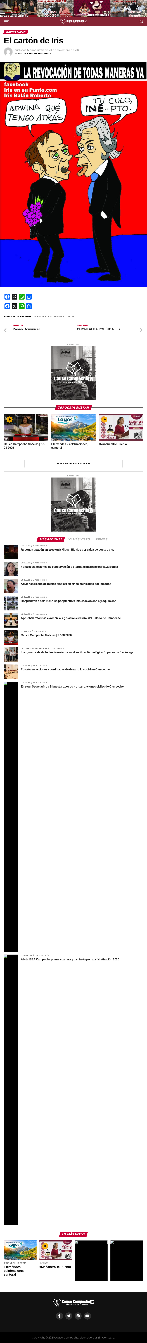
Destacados (43, 317)
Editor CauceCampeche (34, 53)
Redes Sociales (65, 317)
